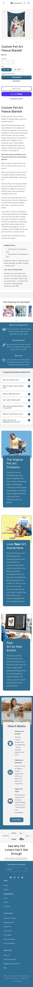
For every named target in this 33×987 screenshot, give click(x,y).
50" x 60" (6, 69)
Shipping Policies (9, 922)
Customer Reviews (10, 918)
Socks (6, 898)
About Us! (7, 955)
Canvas (6, 885)
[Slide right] (21, 43)
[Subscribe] (25, 869)
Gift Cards (7, 906)
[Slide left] (12, 43)
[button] (4, 3)
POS (18, 976)
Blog (5, 968)
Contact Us (7, 926)
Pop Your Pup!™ (12, 976)
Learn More (17, 820)
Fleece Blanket (8, 894)
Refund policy (15, 978)
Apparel (6, 889)
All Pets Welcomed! (10, 959)
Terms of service (17, 981)
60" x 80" (17, 69)
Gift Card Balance (9, 943)
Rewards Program (9, 939)
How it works (8, 931)
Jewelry (6, 902)
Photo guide (7, 935)
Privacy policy (24, 978)
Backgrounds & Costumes (12, 963)
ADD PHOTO (16, 77)
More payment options (16, 98)
